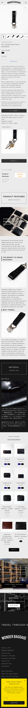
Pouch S (7, 459)
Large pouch (7, 483)
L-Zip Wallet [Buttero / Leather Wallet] (21, 508)
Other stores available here (14, 585)
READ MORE (14, 605)
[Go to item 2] (8, 37)
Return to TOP (6, 648)
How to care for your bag (9, 676)
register (14, 702)
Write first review (20, 175)
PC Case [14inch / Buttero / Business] (21, 535)
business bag (5, 653)
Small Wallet (21, 483)
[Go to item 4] (17, 37)
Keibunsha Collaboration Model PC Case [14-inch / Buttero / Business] (7, 538)
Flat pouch (20, 459)
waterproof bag (6, 663)
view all (14, 549)
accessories (5, 666)
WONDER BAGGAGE (6, 42)
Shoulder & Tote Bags (8, 658)
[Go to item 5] (22, 37)
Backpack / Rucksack (8, 655)
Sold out (14, 61)
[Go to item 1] (3, 37)
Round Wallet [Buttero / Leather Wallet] (7, 508)
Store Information (7, 671)
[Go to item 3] (13, 37)
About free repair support (9, 673)
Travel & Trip (5, 661)
